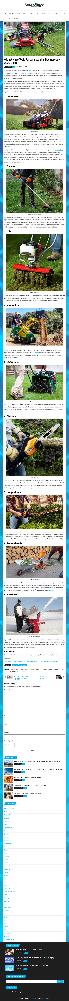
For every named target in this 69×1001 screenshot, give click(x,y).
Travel (56, 13)
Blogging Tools (8, 815)
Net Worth (7, 888)
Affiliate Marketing (9, 808)
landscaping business (46, 669)
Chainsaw (12, 669)
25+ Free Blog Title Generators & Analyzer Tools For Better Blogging (34, 958)
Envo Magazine (46, 998)
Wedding (6, 936)
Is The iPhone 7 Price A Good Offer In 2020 (46, 677)
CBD (5, 824)
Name (6, 716)
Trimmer (22, 671)
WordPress (33, 998)
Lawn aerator (56, 669)
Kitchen (6, 875)
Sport (43, 13)
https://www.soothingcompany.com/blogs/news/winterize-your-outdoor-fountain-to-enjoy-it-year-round (31, 661)
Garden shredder (25, 669)
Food (5, 853)
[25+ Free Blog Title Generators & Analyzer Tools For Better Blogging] (9, 960)
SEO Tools (7, 901)
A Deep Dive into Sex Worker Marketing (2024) (27, 777)
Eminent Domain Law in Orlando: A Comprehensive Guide (30, 785)
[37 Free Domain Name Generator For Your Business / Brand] (9, 968)
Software (6, 911)
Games (25, 13)
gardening (49, 590)
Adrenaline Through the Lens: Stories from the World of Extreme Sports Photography (38, 769)
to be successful (26, 73)
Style (49, 13)
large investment (59, 150)
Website (6, 732)
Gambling (6, 856)
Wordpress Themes (9, 939)
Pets (5, 895)
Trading (6, 926)
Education (6, 837)
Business (11, 13)
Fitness (6, 850)
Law (5, 879)
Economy (6, 834)
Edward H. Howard (23, 66)
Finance (6, 847)
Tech (37, 13)
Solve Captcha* (8, 741)
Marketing (6, 885)
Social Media (7, 907)
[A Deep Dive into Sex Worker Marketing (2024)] (8, 779)
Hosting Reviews (8, 869)
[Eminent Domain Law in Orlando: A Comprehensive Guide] (8, 787)
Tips (5, 923)
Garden (18, 669)
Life (5, 882)
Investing (6, 872)
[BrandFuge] (5, 13)
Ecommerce (7, 831)
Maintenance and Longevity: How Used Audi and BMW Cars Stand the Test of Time (37, 761)
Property (6, 898)
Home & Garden (13, 18)
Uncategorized (8, 933)
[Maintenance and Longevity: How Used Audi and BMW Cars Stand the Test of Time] (8, 763)
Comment (7, 690)
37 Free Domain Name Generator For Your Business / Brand (32, 966)
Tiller (18, 672)
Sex (5, 904)
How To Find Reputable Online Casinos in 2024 (27, 793)
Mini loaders (12, 671)
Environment (7, 843)
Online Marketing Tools (10, 891)
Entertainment (8, 840)
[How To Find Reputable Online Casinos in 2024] (8, 795)
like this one (36, 353)
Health (31, 13)
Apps (5, 812)
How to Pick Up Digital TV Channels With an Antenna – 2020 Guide (21, 678)
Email (6, 724)
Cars (18, 13)
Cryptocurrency (8, 828)
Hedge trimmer (35, 669)
